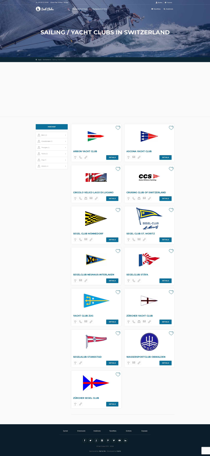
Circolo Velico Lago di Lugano (93, 192)
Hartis (119, 451)
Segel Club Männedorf (88, 233)
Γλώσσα (169, 2)
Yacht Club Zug (83, 315)
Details (112, 157)
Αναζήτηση (169, 9)
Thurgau (45, 147)
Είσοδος (160, 2)
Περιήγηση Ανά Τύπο (99, 9)
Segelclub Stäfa (137, 274)
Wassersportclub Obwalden (145, 357)
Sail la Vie (102, 451)
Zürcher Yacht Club (139, 315)
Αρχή (39, 59)
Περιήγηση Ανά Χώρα (80, 9)
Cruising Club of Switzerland (146, 192)
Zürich (44, 166)
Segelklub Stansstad (87, 357)
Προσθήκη (157, 9)
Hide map (52, 127)
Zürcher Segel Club (86, 398)
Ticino (44, 154)
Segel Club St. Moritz (140, 233)
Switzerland (47, 59)
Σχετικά (65, 431)
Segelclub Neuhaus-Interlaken (93, 274)
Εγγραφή (144, 431)
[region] (105, 89)
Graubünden (46, 141)
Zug (43, 160)
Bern (44, 135)
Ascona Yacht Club (139, 151)
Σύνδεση (128, 431)
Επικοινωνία (81, 431)
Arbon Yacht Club (85, 151)
